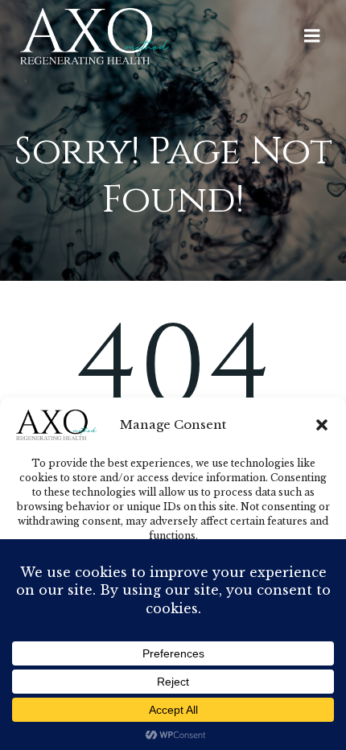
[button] (322, 425)
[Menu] (312, 36)
